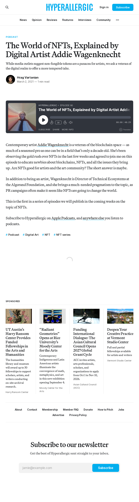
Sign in (104, 7)
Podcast (12, 36)
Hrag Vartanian (28, 77)
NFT (47, 234)
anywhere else (93, 218)
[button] (50, 409)
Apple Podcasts (63, 218)
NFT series (63, 234)
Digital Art (32, 234)
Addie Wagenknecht (53, 144)
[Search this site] (7, 7)
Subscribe (123, 7)
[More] (117, 20)
